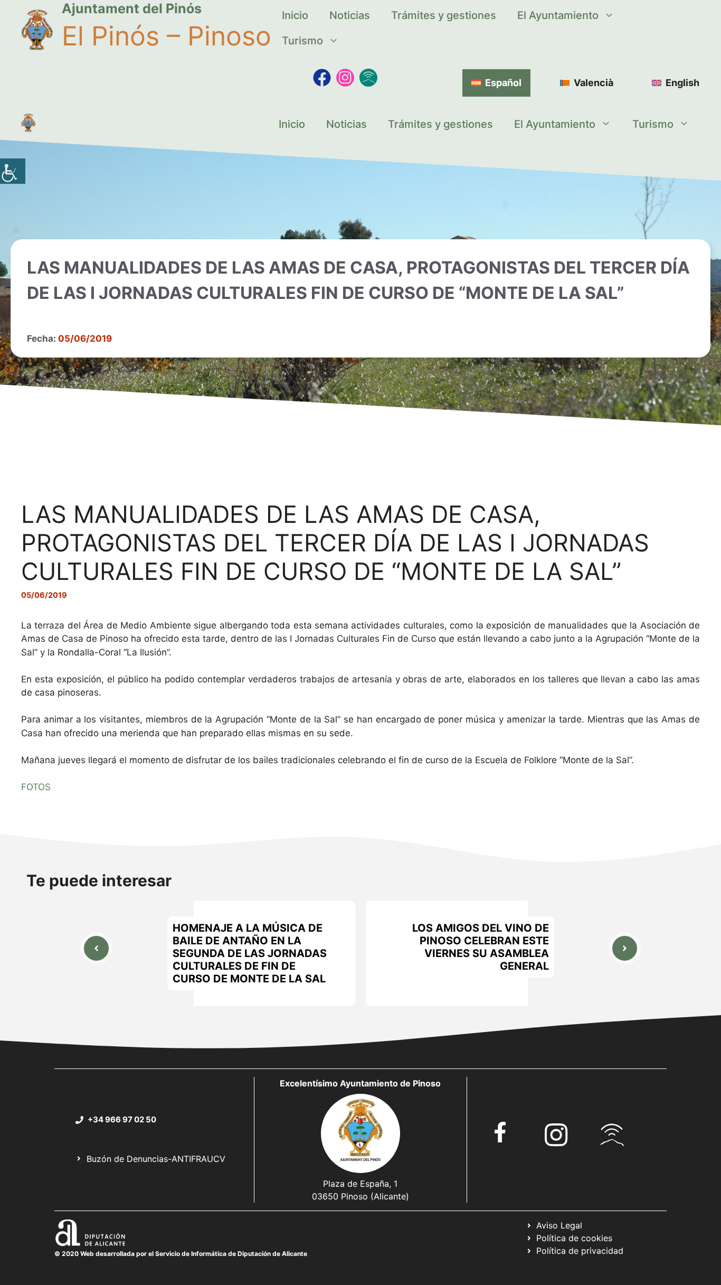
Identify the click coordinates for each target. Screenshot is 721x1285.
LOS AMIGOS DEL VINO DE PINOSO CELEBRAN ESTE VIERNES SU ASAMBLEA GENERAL (480, 947)
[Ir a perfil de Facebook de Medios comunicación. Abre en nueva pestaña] (322, 77)
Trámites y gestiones (443, 15)
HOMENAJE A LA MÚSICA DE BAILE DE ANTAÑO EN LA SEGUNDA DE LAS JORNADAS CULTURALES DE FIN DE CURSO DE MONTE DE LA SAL (250, 953)
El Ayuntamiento (558, 15)
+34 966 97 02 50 (122, 1119)
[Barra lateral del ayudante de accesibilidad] (12, 171)
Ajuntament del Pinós (132, 8)
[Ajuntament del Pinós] (28, 124)
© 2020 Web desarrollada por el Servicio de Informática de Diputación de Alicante (180, 1254)
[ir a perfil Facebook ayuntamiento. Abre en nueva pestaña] (500, 1132)
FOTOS (36, 787)
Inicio (295, 15)
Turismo (302, 40)
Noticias (349, 15)
